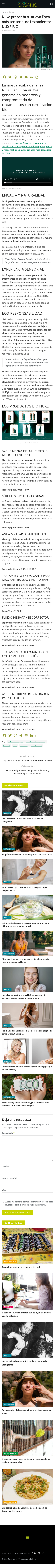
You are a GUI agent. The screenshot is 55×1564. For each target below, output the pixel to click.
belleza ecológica (15, 742)
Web (4, 1190)
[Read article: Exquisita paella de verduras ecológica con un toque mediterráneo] (27, 1487)
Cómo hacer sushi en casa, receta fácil (21, 1267)
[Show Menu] (3, 4)
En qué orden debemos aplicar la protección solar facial (27, 854)
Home (4, 12)
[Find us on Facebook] (32, 1553)
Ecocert (6, 746)
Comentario (8, 1133)
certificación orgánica (35, 742)
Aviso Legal (6, 1553)
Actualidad (9, 849)
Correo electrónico (10, 1178)
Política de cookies (22, 1553)
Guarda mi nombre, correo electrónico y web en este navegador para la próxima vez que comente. (29, 1203)
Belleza (11, 12)
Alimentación (10, 1261)
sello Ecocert (36, 746)
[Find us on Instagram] (39, 1553)
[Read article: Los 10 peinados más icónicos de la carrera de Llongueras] (27, 803)
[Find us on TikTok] (43, 1553)
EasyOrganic (12, 1559)
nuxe (15, 746)
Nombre (5, 1166)
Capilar (7, 1061)
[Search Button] (51, 4)
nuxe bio (24, 746)
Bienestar (8, 1307)
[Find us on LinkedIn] (35, 1553)
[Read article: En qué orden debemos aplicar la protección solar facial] (27, 839)
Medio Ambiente (10, 1453)
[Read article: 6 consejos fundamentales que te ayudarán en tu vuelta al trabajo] (27, 1291)
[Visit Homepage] (27, 4)
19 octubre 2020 (8, 30)
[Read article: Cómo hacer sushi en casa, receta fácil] (27, 1246)
